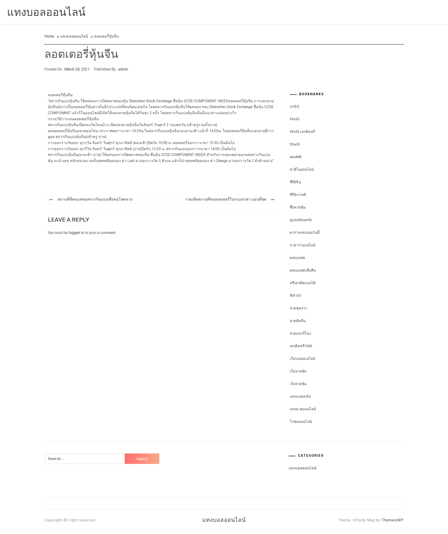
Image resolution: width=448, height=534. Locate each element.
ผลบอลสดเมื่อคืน (303, 270)
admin (123, 69)
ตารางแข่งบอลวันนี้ (305, 232)
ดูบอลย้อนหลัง (301, 220)
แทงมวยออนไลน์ (303, 409)
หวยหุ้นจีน (298, 321)
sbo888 (296, 157)
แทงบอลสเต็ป (300, 396)
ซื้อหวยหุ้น (298, 207)
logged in (76, 232)
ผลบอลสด (297, 258)
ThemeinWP (393, 520)
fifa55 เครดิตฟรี (302, 132)
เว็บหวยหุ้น (298, 371)
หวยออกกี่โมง (300, 333)
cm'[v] (294, 106)
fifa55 (294, 119)
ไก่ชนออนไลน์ (301, 422)
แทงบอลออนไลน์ (46, 12)
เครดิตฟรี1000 (301, 346)
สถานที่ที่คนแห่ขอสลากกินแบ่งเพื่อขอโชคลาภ (95, 199)
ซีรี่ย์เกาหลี (298, 195)
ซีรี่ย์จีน (295, 182)
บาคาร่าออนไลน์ (302, 245)
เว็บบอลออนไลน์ (302, 359)
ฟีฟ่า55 (295, 296)
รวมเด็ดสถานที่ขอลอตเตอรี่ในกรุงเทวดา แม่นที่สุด (225, 199)
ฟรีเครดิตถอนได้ (303, 283)
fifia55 (295, 144)
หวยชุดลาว (298, 308)
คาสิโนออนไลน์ (302, 169)
